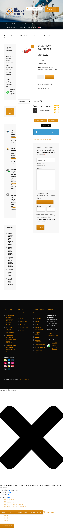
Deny (11, 512)
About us (22, 324)
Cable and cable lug (37, 35)
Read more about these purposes (15, 506)
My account (23, 321)
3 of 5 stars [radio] (41, 165)
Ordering (37, 321)
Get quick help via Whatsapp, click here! (12, 92)
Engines (14, 24)
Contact (21, 27)
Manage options (9, 499)
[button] (32, 46)
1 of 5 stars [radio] (37, 165)
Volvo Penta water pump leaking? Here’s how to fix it (10, 272)
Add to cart (49, 77)
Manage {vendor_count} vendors (14, 504)
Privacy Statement (40, 347)
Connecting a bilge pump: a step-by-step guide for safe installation (10, 262)
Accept (4, 512)
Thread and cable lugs (26, 35)
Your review (41, 168)
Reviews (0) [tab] (22, 101)
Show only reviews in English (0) (43, 139)
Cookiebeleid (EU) (40, 344)
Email (49, 206)
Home (8, 24)
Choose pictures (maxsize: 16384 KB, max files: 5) (46, 196)
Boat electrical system (38, 24)
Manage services (9, 502)
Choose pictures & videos (45, 202)
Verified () (54, 120)
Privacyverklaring (24, 379)
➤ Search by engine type (10, 111)
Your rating (41, 163)
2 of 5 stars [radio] (39, 165)
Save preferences (36, 512)
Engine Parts (24, 24)
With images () (41, 120)
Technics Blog (31, 27)
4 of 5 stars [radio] (42, 165)
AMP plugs (45, 35)
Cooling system (10, 27)
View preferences (22, 512)
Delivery (37, 324)
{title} (6, 515)
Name (39, 206)
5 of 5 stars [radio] (44, 165)
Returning (37, 337)
